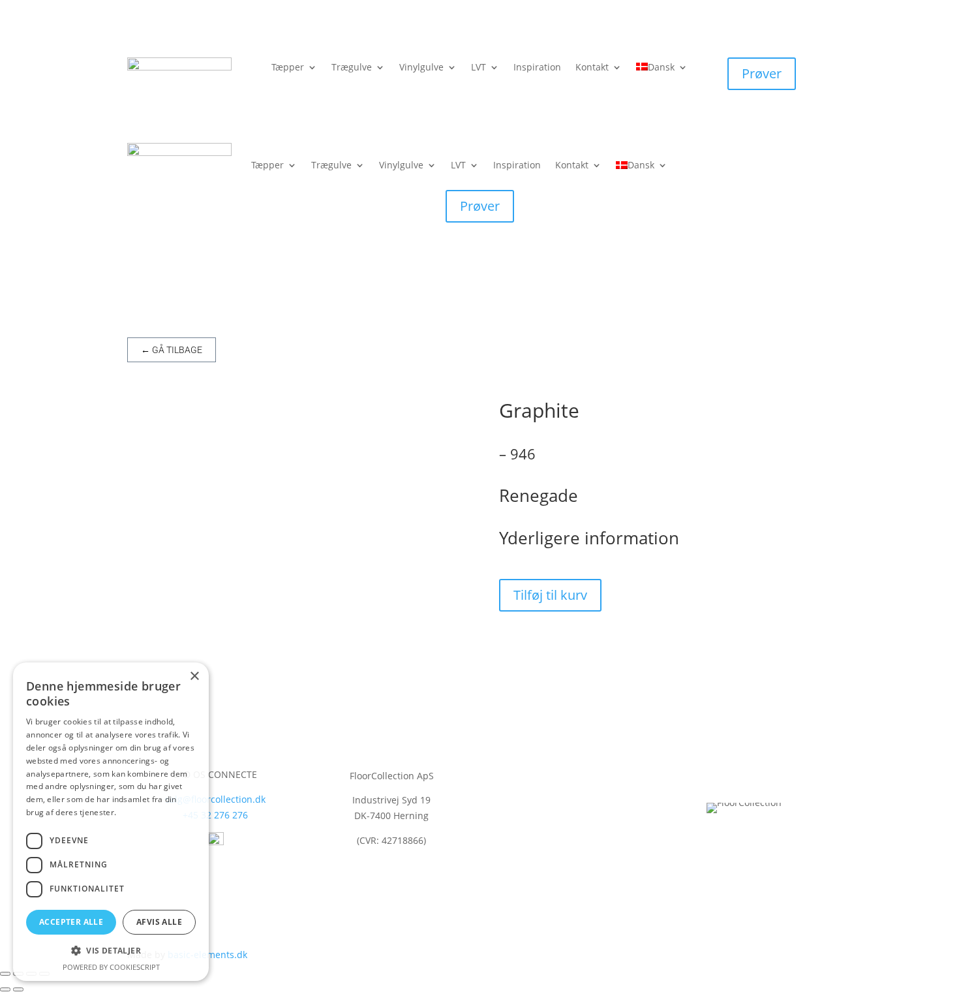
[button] (111, 951)
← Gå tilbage (171, 350)
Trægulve (351, 68)
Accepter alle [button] (71, 921)
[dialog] (111, 821)
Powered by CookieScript (111, 967)
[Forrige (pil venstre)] (5, 989)
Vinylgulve (421, 68)
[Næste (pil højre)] (18, 989)
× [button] (194, 676)
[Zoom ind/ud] (5, 974)
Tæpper (287, 68)
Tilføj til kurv (550, 595)
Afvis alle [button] (159, 921)
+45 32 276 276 (215, 815)
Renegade (538, 495)
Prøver (762, 73)
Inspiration (537, 68)
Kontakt (592, 68)
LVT (478, 68)
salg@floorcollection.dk (215, 799)
